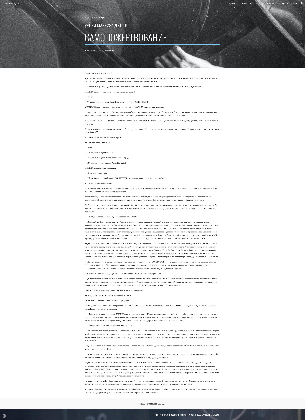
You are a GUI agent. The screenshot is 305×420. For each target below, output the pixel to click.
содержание (98, 50)
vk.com (191, 414)
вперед (108, 50)
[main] (152, 17)
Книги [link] (257, 3)
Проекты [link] (270, 3)
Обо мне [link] (281, 3)
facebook (174, 414)
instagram (183, 414)
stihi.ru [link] (294, 3)
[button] (302, 3)
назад (89, 50)
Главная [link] (232, 3)
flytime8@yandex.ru (160, 414)
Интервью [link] (244, 3)
